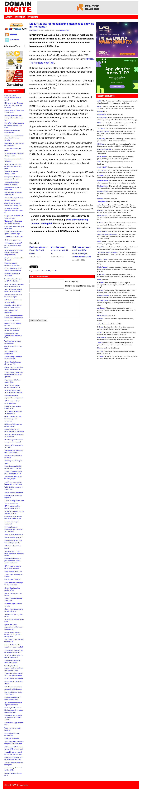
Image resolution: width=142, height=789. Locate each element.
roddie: (99, 101)
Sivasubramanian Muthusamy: (107, 234)
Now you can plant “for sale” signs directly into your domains (13, 138)
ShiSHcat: (100, 144)
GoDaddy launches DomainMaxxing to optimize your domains (13, 529)
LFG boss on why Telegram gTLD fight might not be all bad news (13, 105)
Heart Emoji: (101, 139)
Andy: (99, 106)
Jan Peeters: (101, 308)
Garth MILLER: (102, 167)
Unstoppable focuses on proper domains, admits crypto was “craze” (12, 561)
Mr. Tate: (100, 351)
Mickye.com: (101, 348)
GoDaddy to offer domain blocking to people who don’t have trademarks (13, 710)
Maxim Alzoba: (102, 267)
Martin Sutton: (102, 114)
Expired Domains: (103, 131)
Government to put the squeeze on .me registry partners (12, 323)
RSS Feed (13, 34)
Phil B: (99, 123)
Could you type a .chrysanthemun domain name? (12, 98)
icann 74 (54, 271)
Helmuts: (100, 210)
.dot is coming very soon (12, 240)
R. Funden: (101, 274)
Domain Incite (23, 785)
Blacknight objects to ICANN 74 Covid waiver (38, 250)
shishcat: (100, 170)
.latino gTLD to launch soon (13, 534)
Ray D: (99, 247)
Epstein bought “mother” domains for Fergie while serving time (12, 634)
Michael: (100, 111)
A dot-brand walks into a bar (13, 237)
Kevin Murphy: (102, 156)
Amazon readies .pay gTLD (13, 537)
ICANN (48, 271)
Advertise (20, 17)
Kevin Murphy (33, 30)
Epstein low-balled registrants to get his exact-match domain (13, 627)
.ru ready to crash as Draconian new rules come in (13, 211)
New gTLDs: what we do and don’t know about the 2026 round (14, 125)
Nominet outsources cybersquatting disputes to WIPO (13, 336)
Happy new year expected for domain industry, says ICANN (13, 717)
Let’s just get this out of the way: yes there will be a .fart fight (13, 118)
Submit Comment (38, 320)
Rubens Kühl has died (11, 738)
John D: (100, 332)
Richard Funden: (103, 301)
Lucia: (99, 228)
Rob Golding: (101, 337)
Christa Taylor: (102, 259)
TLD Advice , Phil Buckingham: (107, 252)
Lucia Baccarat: (102, 117)
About (8, 17)
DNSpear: (100, 175)
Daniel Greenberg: (103, 295)
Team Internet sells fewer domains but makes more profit (12, 166)
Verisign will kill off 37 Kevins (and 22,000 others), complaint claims (13, 252)
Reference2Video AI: (104, 149)
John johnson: (102, 202)
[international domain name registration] (14, 68)
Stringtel (33, 17)
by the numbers (40, 271)
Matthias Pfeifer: (102, 181)
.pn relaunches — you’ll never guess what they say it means (14, 553)
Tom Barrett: (101, 128)
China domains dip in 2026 (13, 571)
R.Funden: (100, 356)
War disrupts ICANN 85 (12, 579)
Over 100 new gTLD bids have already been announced (12, 419)
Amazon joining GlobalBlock (13, 492)
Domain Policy (64, 30)
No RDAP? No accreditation (13, 678)
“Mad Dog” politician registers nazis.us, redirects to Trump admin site (13, 668)
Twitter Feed (14, 40)
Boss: (99, 280)
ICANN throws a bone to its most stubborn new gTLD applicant (13, 375)
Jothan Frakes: (102, 205)
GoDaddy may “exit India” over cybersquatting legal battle (13, 245)
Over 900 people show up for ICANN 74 (59, 250)
